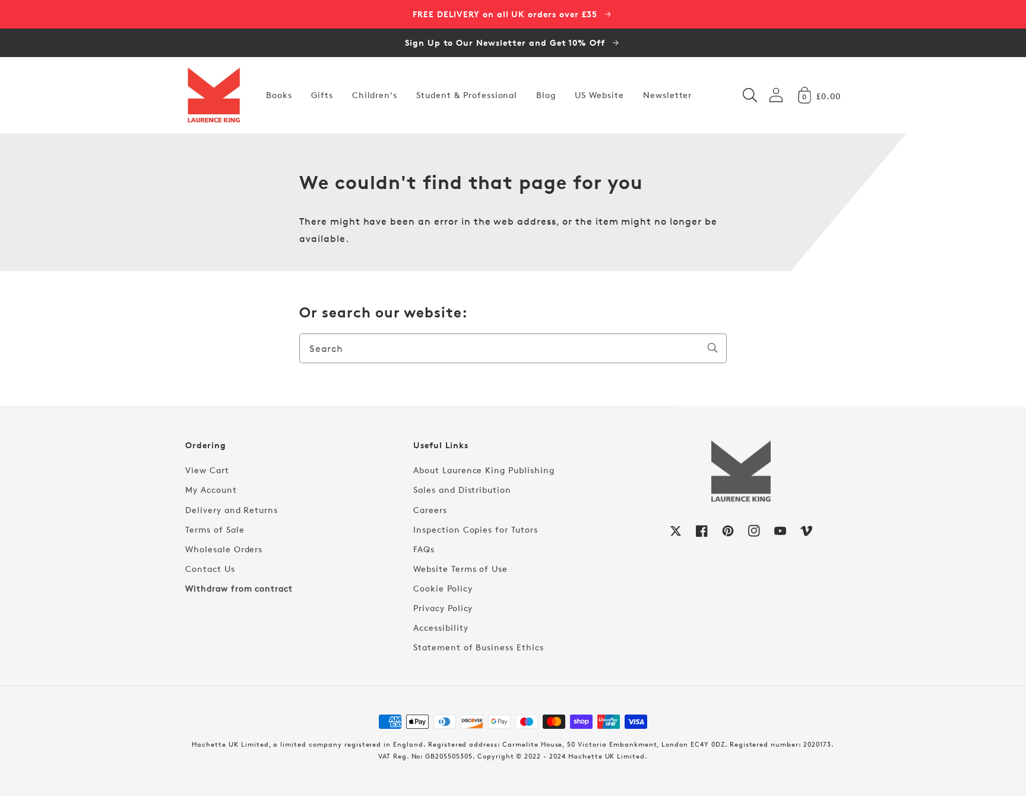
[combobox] (513, 348)
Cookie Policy (442, 588)
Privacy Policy (443, 608)
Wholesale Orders (223, 549)
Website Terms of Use (460, 569)
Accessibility (440, 627)
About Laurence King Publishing (484, 470)
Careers (430, 510)
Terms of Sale (214, 529)
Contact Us (210, 569)
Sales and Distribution (462, 489)
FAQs (424, 549)
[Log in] (776, 94)
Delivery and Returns (231, 510)
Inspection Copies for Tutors (475, 529)
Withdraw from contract (239, 588)
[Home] (213, 95)
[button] (749, 95)
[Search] (712, 347)
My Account (211, 489)
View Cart (207, 470)
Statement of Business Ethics (478, 647)
